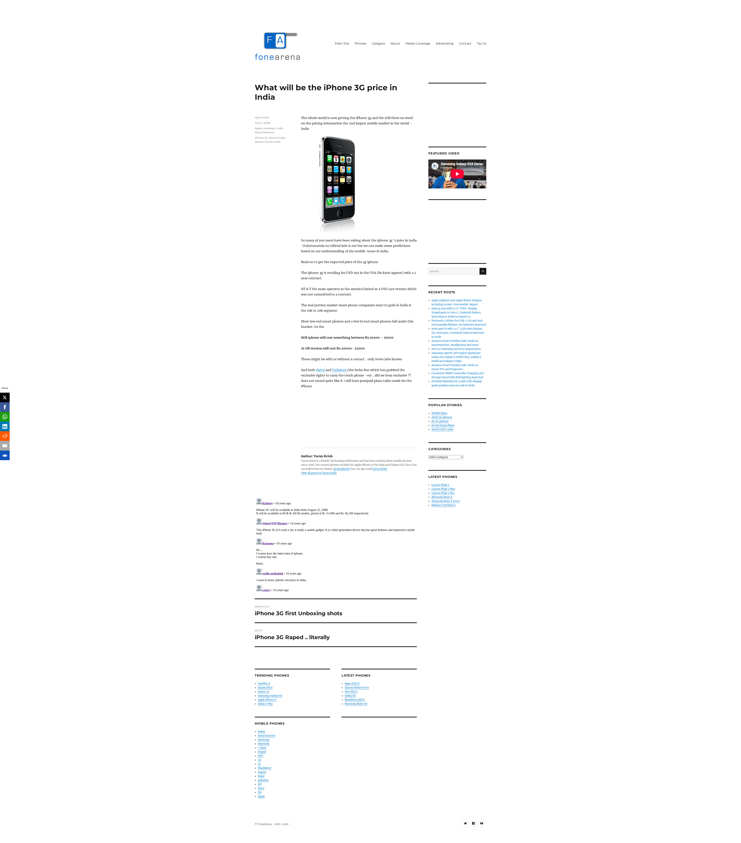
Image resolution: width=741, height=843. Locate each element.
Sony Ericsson (266, 735)
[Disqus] (336, 545)
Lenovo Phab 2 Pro (442, 493)
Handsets (269, 128)
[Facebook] (5, 407)
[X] (5, 397)
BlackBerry (264, 768)
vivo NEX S (351, 691)
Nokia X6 (350, 695)
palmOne (263, 780)
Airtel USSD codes (442, 429)
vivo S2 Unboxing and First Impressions (456, 349)
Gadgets (378, 43)
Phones (360, 43)
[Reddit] (5, 436)
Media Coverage (417, 43)
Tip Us (481, 43)
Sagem (262, 772)
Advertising (444, 43)
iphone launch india (267, 141)
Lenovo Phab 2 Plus (443, 489)
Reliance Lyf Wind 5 (443, 505)
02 (259, 764)
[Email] (5, 446)
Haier (261, 776)
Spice (261, 788)
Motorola (263, 743)
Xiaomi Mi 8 (265, 687)
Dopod (262, 752)
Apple (258, 128)
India (280, 128)
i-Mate (262, 747)
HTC (260, 756)
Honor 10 (263, 691)
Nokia (261, 731)
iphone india (277, 137)
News (258, 132)
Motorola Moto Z (441, 497)
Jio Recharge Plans (442, 425)
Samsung (263, 739)
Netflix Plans (439, 413)
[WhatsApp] (5, 417)
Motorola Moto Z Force (445, 501)
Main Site (342, 43)
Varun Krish (379, 469)
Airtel (320, 370)
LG (259, 760)
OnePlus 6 (264, 683)
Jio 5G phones (440, 421)
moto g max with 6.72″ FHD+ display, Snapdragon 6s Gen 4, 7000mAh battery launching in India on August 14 (456, 312)
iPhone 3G (261, 137)
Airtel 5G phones (441, 417)
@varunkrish (341, 469)
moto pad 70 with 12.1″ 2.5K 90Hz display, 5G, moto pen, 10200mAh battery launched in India (457, 332)
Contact (465, 43)
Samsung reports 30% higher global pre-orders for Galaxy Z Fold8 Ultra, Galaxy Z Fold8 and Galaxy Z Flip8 (456, 357)
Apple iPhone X (267, 699)
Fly (259, 792)
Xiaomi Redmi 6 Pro (357, 687)
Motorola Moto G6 (356, 703)
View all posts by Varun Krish (319, 473)
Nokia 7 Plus (265, 703)
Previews (268, 132)
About (395, 43)
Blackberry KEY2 (355, 699)
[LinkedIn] (5, 426)
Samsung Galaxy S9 (270, 695)
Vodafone (339, 370)
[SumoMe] (5, 455)
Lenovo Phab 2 (440, 485)
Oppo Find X (352, 683)
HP (259, 784)
